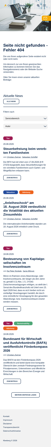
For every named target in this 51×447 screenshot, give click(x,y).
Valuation (10, 192)
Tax (8, 138)
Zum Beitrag (12, 178)
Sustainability (23, 323)
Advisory (26, 192)
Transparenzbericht (11, 427)
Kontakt (6, 416)
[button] (38, 5)
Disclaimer (7, 424)
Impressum (7, 420)
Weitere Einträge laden (25, 395)
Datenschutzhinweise (12, 431)
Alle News (11, 101)
